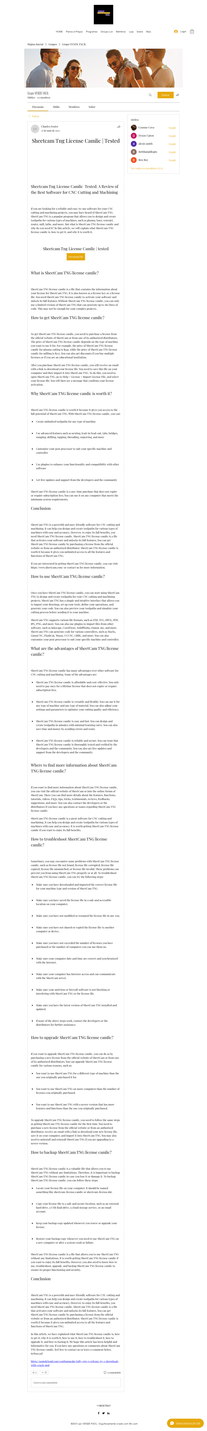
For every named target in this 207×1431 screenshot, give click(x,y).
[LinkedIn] (108, 1413)
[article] (75, 756)
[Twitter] (103, 1413)
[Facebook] (98, 1413)
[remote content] (76, 163)
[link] (38, 106)
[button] (192, 31)
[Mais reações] (44, 1372)
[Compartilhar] (119, 127)
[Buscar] (150, 95)
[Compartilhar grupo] (178, 95)
